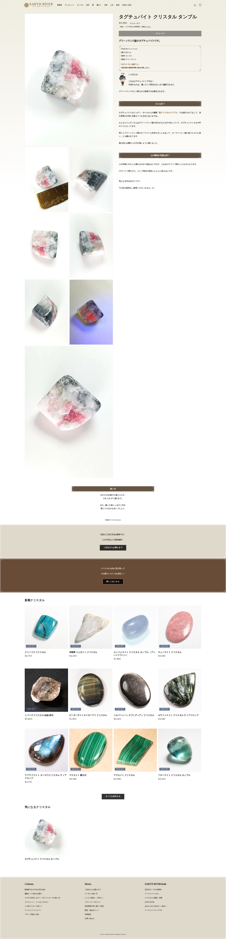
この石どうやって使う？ (33, 906)
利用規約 (88, 914)
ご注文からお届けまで (113, 547)
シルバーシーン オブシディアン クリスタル (134, 715)
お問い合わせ (89, 918)
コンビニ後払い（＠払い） (94, 898)
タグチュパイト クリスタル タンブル (42, 859)
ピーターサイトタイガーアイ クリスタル (88, 715)
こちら (148, 27)
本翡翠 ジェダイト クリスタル (83, 652)
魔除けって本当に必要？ (33, 894)
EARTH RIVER (109, 934)
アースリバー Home (152, 894)
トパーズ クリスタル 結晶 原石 (39, 715)
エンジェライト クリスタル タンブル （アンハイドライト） (134, 653)
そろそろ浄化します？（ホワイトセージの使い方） (43, 898)
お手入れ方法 (149, 902)
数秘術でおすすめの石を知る (35, 890)
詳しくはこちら (113, 581)
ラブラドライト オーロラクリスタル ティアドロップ (46, 776)
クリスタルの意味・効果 (153, 898)
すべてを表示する (113, 796)
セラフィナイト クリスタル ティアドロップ (178, 715)
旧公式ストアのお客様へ (153, 890)
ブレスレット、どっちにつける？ (37, 902)
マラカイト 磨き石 (77, 775)
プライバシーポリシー (93, 902)
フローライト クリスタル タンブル (174, 775)
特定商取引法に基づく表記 (94, 906)
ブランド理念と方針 (32, 914)
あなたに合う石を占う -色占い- (156, 906)
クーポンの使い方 (91, 894)
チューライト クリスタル (170, 652)
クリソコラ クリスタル (35, 652)
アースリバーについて (33, 910)
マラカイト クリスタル (124, 775)
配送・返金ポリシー (92, 910)
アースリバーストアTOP (153, 910)
